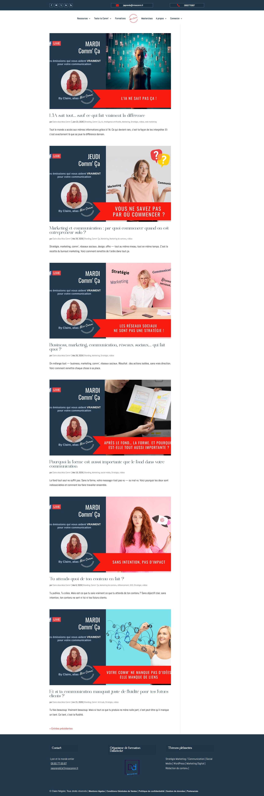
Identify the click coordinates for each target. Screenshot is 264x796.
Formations (120, 18)
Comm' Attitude (98, 702)
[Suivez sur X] (61, 5)
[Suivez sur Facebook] (51, 5)
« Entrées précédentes (61, 728)
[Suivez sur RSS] (71, 5)
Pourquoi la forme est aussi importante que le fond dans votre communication (107, 464)
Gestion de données (175, 791)
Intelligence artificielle (112, 121)
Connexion (175, 18)
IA (102, 121)
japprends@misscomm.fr (133, 5)
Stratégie (134, 121)
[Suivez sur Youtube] (56, 5)
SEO (131, 585)
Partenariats (192, 791)
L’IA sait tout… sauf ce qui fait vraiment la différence (97, 115)
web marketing (151, 121)
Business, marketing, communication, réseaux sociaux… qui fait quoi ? (107, 347)
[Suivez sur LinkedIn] (66, 5)
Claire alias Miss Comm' (61, 121)
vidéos (141, 121)
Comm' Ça (96, 121)
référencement (123, 585)
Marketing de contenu (118, 238)
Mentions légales (97, 791)
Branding (88, 121)
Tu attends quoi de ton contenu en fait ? (87, 579)
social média (105, 472)
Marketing (126, 121)
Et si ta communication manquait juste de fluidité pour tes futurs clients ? (109, 694)
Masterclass (147, 18)
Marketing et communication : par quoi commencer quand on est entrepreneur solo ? (109, 230)
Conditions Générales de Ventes (122, 791)
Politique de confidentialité (151, 791)
